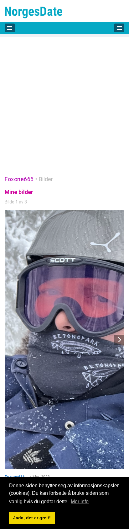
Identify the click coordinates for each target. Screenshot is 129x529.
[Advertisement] (64, 101)
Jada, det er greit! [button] (32, 517)
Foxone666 (19, 179)
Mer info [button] (80, 501)
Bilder (46, 179)
